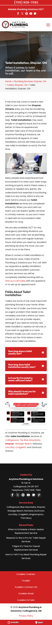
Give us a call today (15, 280)
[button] (48, 26)
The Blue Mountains (29, 440)
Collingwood (11, 440)
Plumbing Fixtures (26, 600)
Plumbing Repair (26, 593)
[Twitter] (22, 14)
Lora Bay (9, 447)
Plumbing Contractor (26, 587)
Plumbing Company (26, 574)
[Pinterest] (26, 14)
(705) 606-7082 (26, 2)
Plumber (26, 580)
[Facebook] (18, 14)
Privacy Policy (26, 615)
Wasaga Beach (23, 443)
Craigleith (20, 447)
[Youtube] (30, 14)
